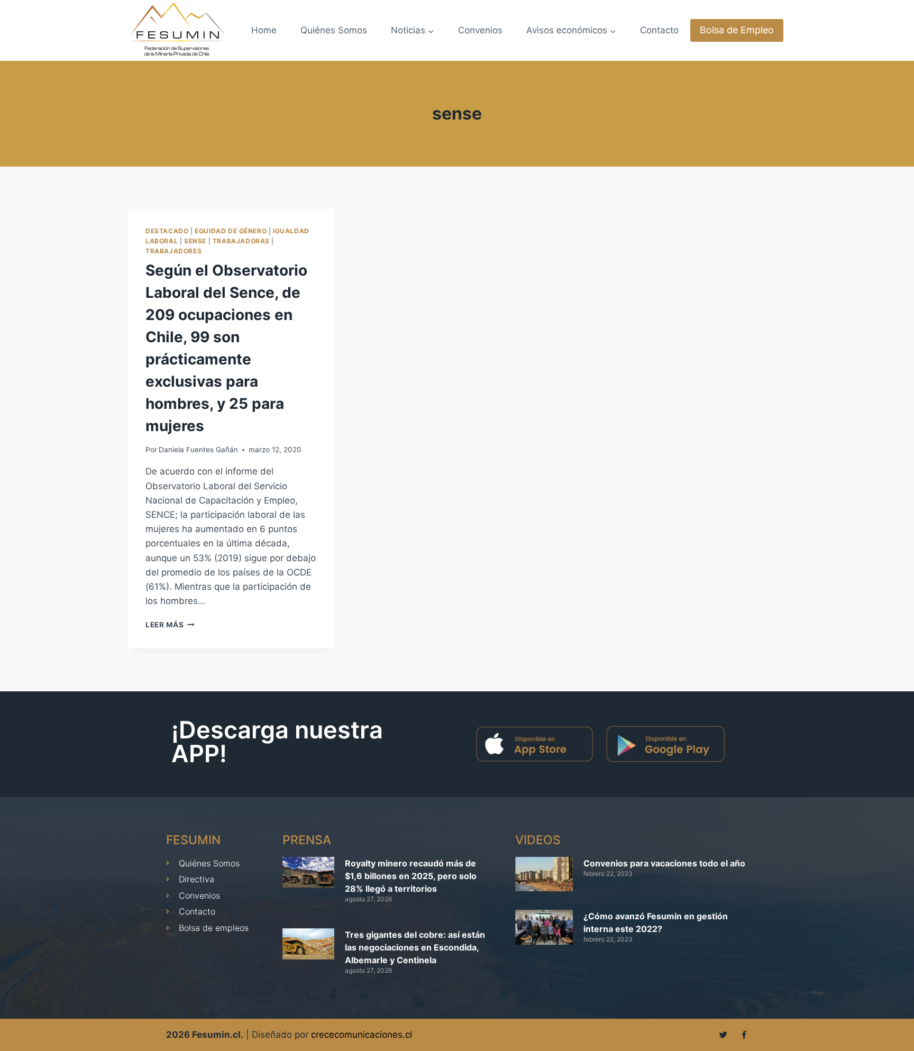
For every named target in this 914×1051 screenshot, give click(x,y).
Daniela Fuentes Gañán (198, 449)
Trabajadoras (241, 241)
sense (195, 241)
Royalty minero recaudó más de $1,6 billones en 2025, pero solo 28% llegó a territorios (411, 876)
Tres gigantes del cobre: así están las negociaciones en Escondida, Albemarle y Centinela (415, 947)
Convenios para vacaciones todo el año (664, 863)
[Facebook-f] (744, 1035)
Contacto (659, 30)
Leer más (170, 624)
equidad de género (231, 231)
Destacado (166, 231)
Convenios (480, 30)
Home (264, 30)
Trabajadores (173, 251)
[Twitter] (723, 1035)
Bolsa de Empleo (737, 29)
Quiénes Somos (333, 30)
